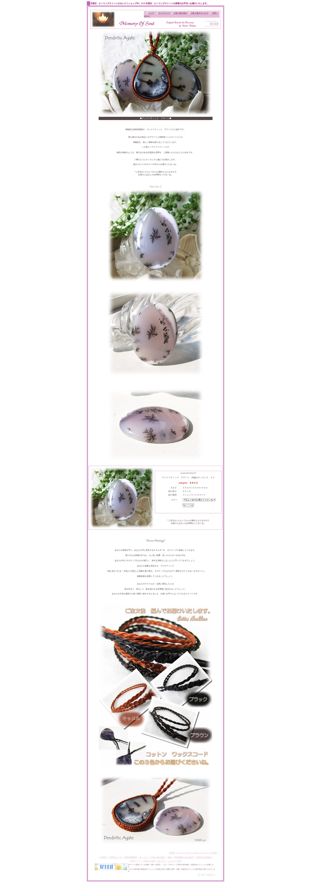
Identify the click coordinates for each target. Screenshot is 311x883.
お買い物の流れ (180, 13)
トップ (151, 13)
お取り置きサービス (199, 13)
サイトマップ (164, 13)
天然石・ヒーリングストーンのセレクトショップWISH (193, 853)
